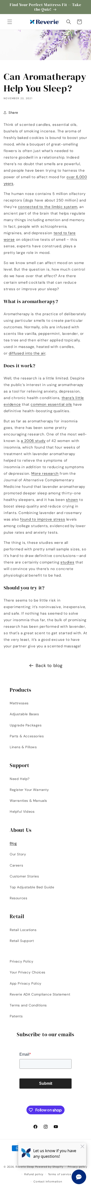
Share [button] (13, 112)
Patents (16, 1016)
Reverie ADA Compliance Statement (40, 994)
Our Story (18, 854)
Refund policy (33, 1174)
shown (72, 499)
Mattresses (19, 703)
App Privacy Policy (25, 983)
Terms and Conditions (28, 1005)
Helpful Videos (22, 811)
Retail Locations (23, 930)
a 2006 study (33, 440)
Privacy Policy (21, 961)
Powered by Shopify (49, 1166)
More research (45, 473)
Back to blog (49, 665)
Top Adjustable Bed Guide (32, 887)
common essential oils (51, 404)
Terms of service (59, 1174)
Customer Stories (24, 876)
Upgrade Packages (26, 725)
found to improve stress (42, 519)
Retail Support (22, 941)
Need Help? (20, 779)
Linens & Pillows (23, 747)
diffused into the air (27, 353)
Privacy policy (77, 1166)
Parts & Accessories (27, 736)
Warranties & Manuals (28, 800)
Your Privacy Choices (27, 972)
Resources (18, 898)
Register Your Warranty (29, 789)
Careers (16, 865)
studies (67, 562)
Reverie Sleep (25, 1166)
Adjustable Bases (24, 714)
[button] (9, 21)
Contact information (47, 1181)
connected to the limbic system (47, 206)
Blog (13, 843)
